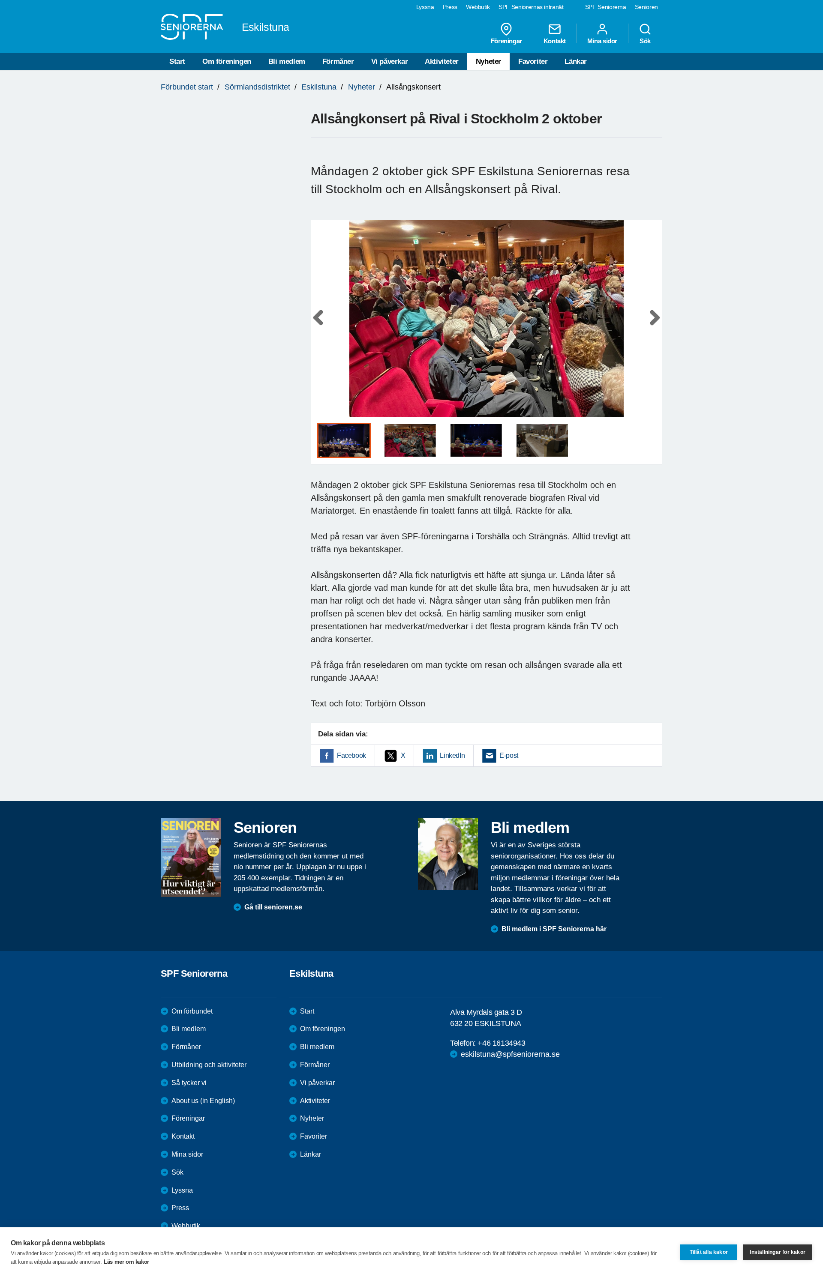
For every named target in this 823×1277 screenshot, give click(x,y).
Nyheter (488, 61)
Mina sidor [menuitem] (602, 40)
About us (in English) (203, 1100)
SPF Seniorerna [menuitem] (605, 6)
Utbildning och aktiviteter (208, 1064)
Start (177, 61)
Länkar (576, 61)
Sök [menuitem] (645, 40)
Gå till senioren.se (273, 907)
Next (653, 326)
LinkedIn (452, 755)
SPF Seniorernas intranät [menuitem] (531, 6)
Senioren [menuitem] (646, 6)
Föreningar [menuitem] (506, 40)
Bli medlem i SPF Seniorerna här (554, 929)
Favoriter (532, 61)
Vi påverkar (389, 61)
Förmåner (338, 61)
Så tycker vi (189, 1082)
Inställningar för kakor (777, 1252)
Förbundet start (187, 87)
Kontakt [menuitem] (555, 40)
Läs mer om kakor (126, 1262)
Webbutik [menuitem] (478, 6)
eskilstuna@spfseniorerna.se (510, 1054)
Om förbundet (192, 1011)
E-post (508, 755)
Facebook (351, 755)
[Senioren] (191, 857)
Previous (321, 326)
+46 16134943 (501, 1043)
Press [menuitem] (450, 6)
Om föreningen (226, 61)
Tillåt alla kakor (709, 1252)
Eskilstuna (318, 87)
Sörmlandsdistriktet (257, 87)
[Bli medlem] (448, 854)
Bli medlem (286, 61)
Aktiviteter (442, 61)
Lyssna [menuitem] (425, 6)
